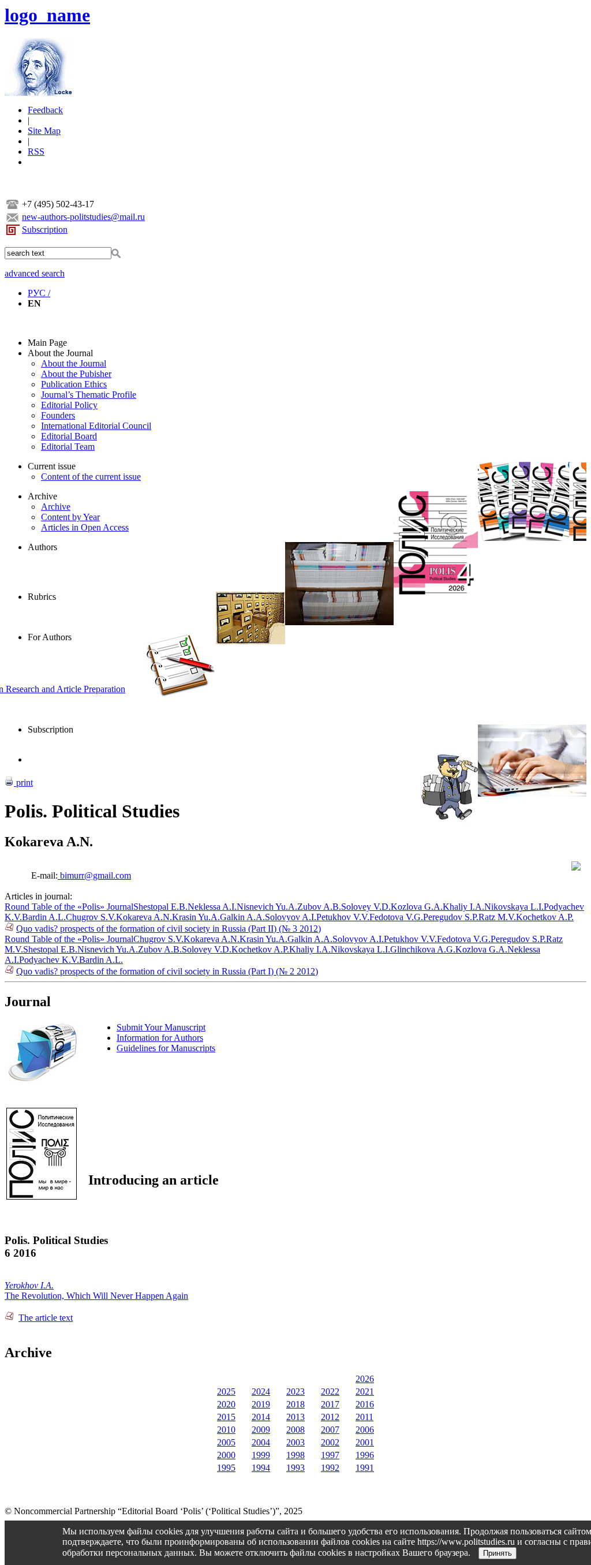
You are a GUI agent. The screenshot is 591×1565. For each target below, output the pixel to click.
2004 (261, 1442)
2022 (330, 1391)
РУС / (39, 293)
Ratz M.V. (497, 917)
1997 (330, 1455)
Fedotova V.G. (396, 917)
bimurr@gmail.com (94, 875)
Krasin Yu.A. (196, 917)
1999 (261, 1455)
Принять (497, 1553)
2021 (365, 1391)
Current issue (52, 466)
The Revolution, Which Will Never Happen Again (96, 1296)
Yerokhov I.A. (29, 1285)
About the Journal (60, 353)
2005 (226, 1442)
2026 (365, 1379)
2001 (365, 1442)
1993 (295, 1468)
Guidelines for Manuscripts (166, 1048)
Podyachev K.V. (49, 960)
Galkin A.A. (242, 917)
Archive (42, 496)
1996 (365, 1455)
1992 (330, 1468)
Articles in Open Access (85, 527)
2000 (226, 1455)
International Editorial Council (96, 426)
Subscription (45, 229)
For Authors (50, 637)
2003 (295, 1442)
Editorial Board (69, 436)
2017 (330, 1404)
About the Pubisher (76, 374)
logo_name (47, 15)
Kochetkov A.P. (545, 917)
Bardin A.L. (44, 917)
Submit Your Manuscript (161, 1027)
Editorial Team (68, 446)
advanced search (35, 273)
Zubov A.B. (319, 907)
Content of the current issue (91, 476)
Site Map (44, 131)
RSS (36, 151)
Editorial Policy (69, 405)
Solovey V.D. (366, 907)
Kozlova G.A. (417, 907)
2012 (330, 1417)
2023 (295, 1391)
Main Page (47, 343)
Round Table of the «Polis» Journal (69, 907)
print (23, 782)
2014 (261, 1417)
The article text (45, 1318)
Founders (58, 415)
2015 (226, 1417)
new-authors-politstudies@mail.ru (83, 217)
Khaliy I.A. (463, 907)
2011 (364, 1417)
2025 (226, 1391)
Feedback (45, 110)
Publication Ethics (74, 384)
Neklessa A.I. (212, 907)
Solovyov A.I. (290, 917)
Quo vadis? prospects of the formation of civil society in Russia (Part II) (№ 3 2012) (168, 928)
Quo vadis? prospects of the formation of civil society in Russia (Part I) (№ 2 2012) (167, 971)
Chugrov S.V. (91, 917)
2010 (226, 1430)
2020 (226, 1404)
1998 (295, 1455)
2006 (365, 1430)
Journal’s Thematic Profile (88, 394)
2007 (330, 1430)
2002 (330, 1442)
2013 (295, 1417)
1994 (261, 1468)
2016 (365, 1404)
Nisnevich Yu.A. (267, 907)
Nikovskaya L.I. (514, 907)
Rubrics (42, 597)
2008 (295, 1430)
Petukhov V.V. (342, 917)
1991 (365, 1468)
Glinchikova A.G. (422, 949)
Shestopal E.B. (160, 907)
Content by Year (70, 517)
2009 (261, 1430)
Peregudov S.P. (450, 917)
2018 (295, 1404)
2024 (261, 1391)
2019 (261, 1404)
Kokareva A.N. (144, 917)
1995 (226, 1468)
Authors (42, 547)
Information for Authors (160, 1038)
